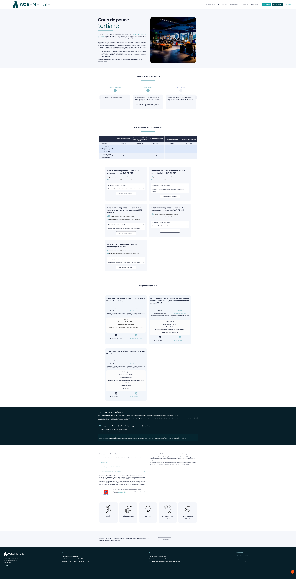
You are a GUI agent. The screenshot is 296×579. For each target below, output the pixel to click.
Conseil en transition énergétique (157, 556)
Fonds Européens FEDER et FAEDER (110, 467)
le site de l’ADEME (122, 492)
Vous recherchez (222, 4)
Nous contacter (266, 4)
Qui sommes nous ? (210, 4)
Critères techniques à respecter (117, 185)
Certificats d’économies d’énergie (70, 556)
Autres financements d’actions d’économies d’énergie (75, 561)
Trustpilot (3, 572)
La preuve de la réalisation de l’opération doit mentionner (124, 188)
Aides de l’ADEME (105, 462)
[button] (126, 185)
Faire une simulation (277, 4)
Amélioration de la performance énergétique (73, 558)
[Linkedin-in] (4, 566)
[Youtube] (7, 566)
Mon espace (288, 4)
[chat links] (292, 572)
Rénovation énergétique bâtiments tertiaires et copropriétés (164, 561)
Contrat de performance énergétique (111, 471)
